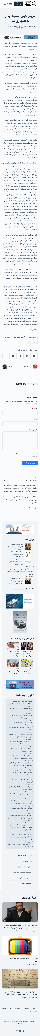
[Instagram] (9, 3)
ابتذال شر (32, 337)
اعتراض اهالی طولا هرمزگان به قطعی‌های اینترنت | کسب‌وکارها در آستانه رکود (22, 772)
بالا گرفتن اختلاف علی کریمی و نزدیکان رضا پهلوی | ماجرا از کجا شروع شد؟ (20, 582)
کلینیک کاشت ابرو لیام (24, 867)
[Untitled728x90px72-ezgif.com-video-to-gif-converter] (20, 37)
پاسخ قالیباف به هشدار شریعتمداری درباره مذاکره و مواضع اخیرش (21, 764)
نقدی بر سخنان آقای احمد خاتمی (22, 722)
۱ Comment (20, 28)
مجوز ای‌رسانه (34, 1012)
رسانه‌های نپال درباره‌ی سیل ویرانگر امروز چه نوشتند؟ (21, 749)
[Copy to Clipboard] (5, 356)
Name (35, 408)
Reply (5, 480)
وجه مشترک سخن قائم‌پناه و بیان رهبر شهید (15, 545)
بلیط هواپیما (27, 861)
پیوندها (27, 1009)
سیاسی (9, 26)
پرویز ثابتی (32, 342)
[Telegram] (7, 3)
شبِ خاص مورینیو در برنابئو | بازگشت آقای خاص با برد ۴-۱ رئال (21, 735)
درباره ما (35, 1009)
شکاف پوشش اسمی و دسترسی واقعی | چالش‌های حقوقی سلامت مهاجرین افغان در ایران (20, 571)
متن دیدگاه (33, 430)
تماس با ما (18, 1009)
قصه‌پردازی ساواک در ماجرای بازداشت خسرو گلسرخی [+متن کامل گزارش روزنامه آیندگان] (21, 993)
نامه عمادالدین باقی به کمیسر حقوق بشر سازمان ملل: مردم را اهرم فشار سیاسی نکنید (21, 827)
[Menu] (5, 4)
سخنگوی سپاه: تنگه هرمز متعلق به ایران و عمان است (21, 809)
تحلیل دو (14, 26)
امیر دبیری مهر (19, 337)
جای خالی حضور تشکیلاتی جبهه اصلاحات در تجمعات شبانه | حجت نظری (21, 837)
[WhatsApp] (12, 356)
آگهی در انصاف (6, 1009)
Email (35, 419)
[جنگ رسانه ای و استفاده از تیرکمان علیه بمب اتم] (20, 945)
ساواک (7, 337)
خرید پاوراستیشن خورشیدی (22, 872)
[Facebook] (33, 356)
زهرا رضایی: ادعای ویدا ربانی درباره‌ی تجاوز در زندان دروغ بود (16, 561)
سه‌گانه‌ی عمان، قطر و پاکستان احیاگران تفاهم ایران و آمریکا (23, 757)
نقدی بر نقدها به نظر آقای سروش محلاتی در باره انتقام (22, 716)
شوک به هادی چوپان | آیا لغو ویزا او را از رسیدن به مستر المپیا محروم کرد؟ (21, 742)
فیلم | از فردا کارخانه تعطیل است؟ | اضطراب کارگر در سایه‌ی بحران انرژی (21, 802)
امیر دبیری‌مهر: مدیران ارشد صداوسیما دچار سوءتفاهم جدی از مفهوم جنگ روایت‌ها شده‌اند (20, 926)
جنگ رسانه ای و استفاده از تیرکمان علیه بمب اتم (21, 960)
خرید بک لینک (27, 883)
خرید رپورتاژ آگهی (26, 877)
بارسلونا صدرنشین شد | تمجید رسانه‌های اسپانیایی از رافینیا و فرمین (21, 702)
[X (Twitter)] (11, 3)
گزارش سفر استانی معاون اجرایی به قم (20, 844)
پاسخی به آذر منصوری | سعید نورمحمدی (16, 552)
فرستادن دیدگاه (30, 463)
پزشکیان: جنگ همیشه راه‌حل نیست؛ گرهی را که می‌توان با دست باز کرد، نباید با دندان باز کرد (20, 818)
